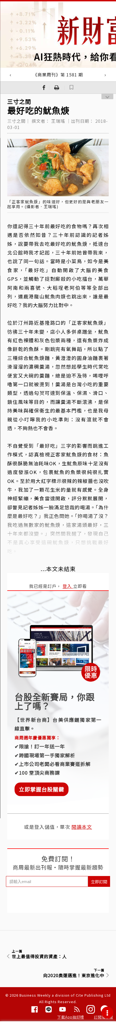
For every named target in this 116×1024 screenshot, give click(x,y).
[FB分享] (44, 88)
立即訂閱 (99, 881)
